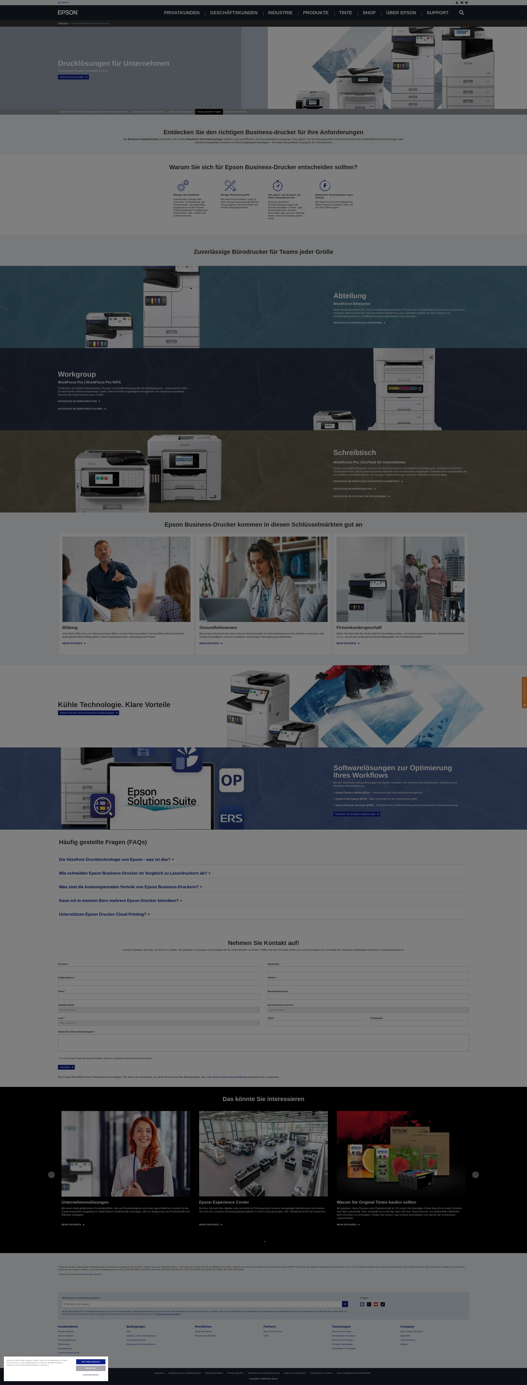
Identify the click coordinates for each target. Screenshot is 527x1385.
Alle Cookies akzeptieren (91, 1362)
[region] (56, 1368)
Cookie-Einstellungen (91, 1374)
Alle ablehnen (91, 1368)
